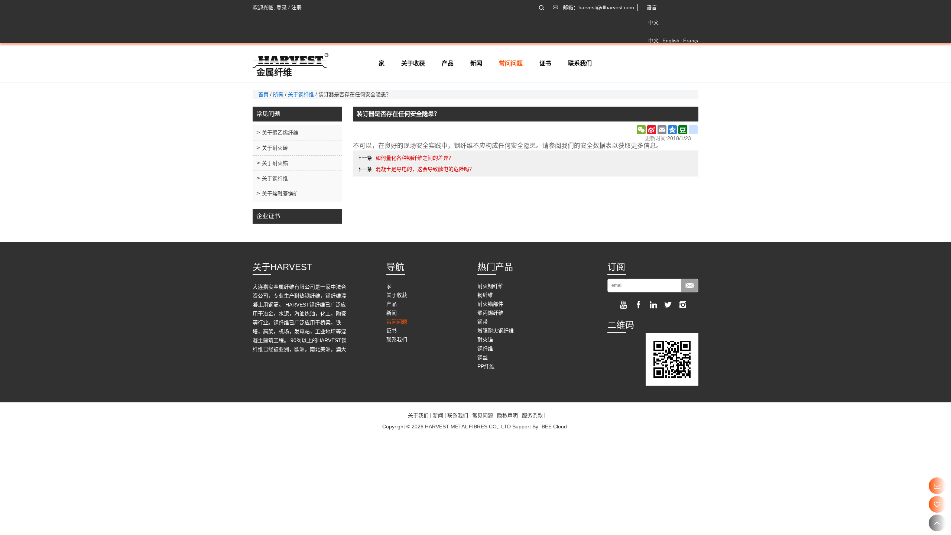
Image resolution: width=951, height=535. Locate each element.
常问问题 (511, 63)
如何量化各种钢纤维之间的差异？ (415, 158)
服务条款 (532, 415)
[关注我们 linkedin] (653, 304)
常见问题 (482, 415)
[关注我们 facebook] (638, 304)
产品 (448, 63)
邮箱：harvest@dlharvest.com (598, 7)
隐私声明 (507, 415)
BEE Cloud (554, 426)
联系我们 (580, 63)
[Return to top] (937, 523)
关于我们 (418, 415)
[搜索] (541, 7)
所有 (278, 94)
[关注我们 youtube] (623, 304)
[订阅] (689, 285)
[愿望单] (937, 504)
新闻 (476, 63)
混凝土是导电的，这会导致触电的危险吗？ (425, 169)
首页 (263, 94)
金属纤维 (274, 72)
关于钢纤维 (301, 94)
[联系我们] (937, 485)
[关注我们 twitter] (667, 304)
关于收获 (413, 63)
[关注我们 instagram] (682, 304)
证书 (545, 63)
